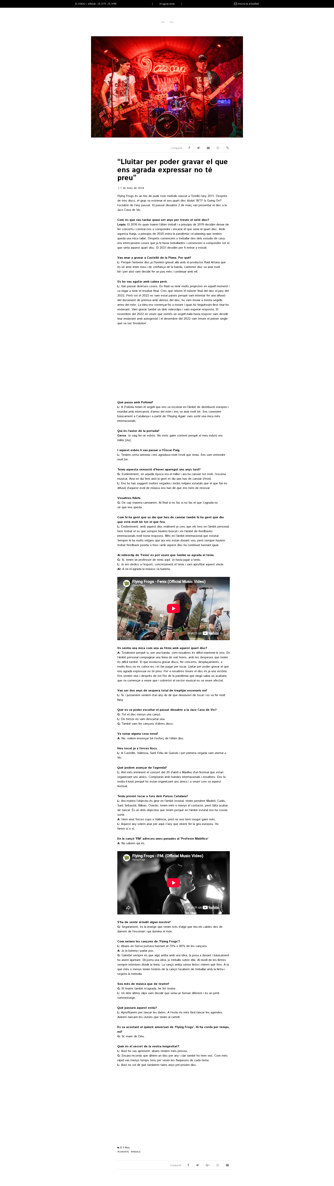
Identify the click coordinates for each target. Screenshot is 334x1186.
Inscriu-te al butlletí (248, 3)
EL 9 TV (102, 3)
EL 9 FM (112, 3)
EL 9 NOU (80, 3)
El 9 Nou (124, 1148)
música (135, 1152)
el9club (92, 3)
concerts (123, 1152)
